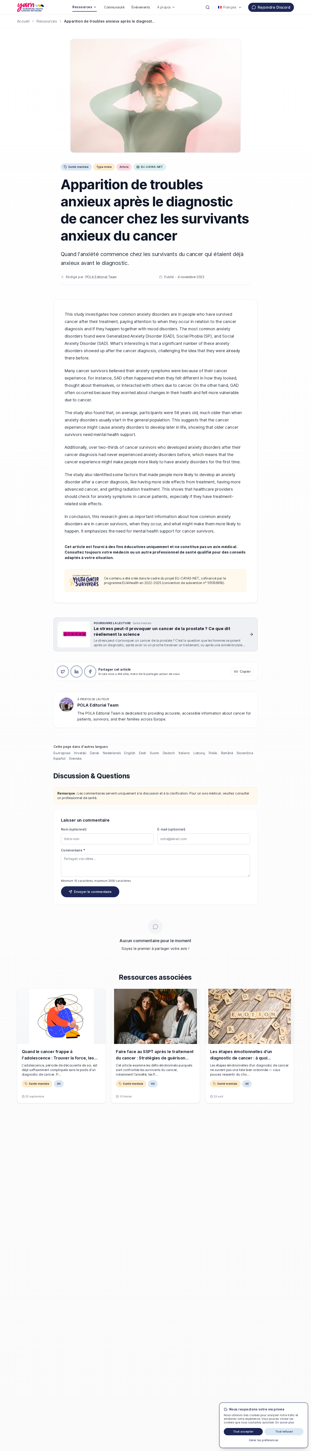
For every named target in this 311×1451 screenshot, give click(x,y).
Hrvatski (80, 753)
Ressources (82, 7)
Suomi (154, 753)
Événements (141, 7)
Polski (213, 753)
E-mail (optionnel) (171, 829)
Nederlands (112, 753)
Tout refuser (284, 1431)
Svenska (75, 758)
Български (62, 753)
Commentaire (73, 850)
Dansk (94, 753)
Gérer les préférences (263, 1440)
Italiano (184, 753)
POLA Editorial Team (101, 277)
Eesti (142, 753)
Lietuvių (199, 753)
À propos (164, 7)
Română (227, 753)
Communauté (114, 7)
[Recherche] (208, 7)
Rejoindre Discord (274, 7)
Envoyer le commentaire (93, 892)
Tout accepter (243, 1431)
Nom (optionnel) (74, 829)
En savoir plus (284, 1422)
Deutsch (169, 753)
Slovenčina (245, 753)
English (129, 753)
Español (59, 758)
